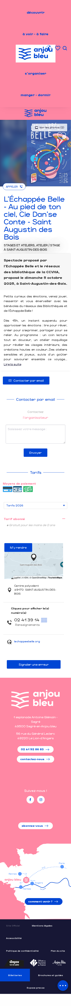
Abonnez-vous (32, 825)
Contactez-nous (32, 759)
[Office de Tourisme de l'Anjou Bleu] (35, 699)
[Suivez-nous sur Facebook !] (30, 799)
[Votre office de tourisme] (48, 48)
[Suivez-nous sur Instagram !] (41, 799)
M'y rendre (18, 547)
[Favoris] (58, 48)
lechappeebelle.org (27, 641)
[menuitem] (35, 12)
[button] (65, 48)
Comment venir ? (40, 901)
